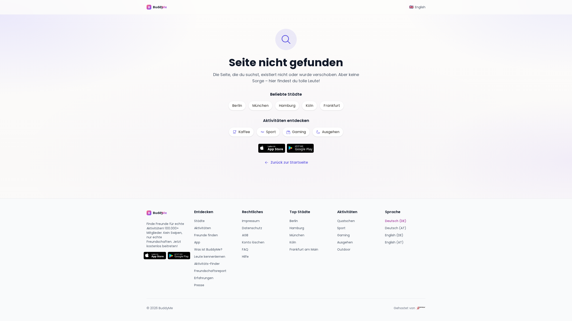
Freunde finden (206, 235)
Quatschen (346, 221)
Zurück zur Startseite (289, 162)
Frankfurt (332, 105)
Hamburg (287, 105)
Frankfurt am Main (304, 249)
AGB (245, 235)
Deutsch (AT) (395, 228)
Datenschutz (252, 228)
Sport (341, 228)
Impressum (251, 221)
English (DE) (394, 235)
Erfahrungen (203, 278)
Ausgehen (345, 242)
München (260, 105)
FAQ (245, 249)
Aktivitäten (202, 228)
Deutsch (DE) (395, 221)
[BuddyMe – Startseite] (160, 7)
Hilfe (245, 256)
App (197, 242)
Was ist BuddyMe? (208, 249)
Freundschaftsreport (210, 271)
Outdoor (343, 249)
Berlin (237, 105)
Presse (199, 285)
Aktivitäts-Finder (207, 263)
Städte (199, 221)
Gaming (343, 235)
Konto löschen (253, 242)
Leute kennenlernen (209, 256)
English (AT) (394, 242)
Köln (309, 105)
